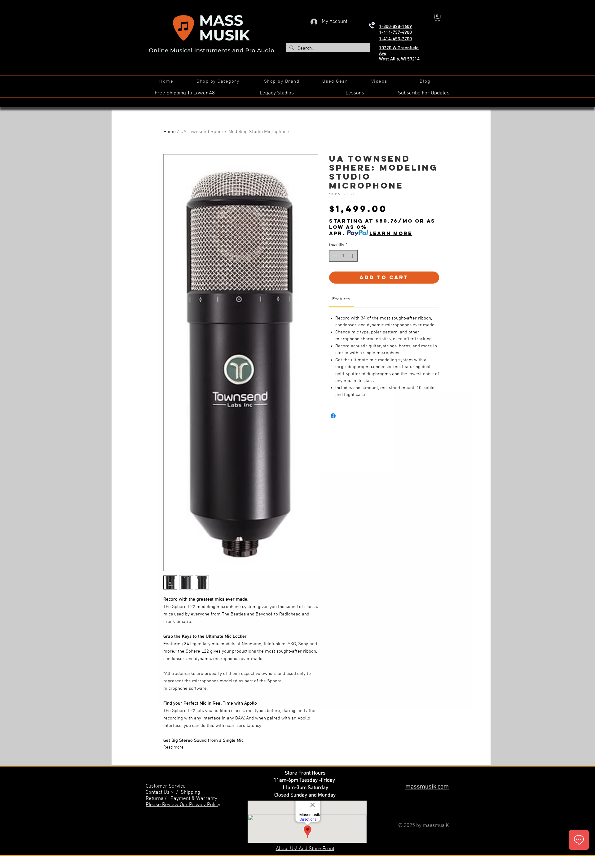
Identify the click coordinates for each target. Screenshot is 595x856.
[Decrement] (334, 255)
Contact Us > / (163, 792)
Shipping (190, 792)
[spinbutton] (343, 255)
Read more (173, 747)
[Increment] (353, 255)
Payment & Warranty (193, 799)
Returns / (158, 799)
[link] (341, 299)
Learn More (390, 233)
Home (169, 132)
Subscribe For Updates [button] (423, 93)
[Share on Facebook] (333, 415)
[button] (437, 17)
